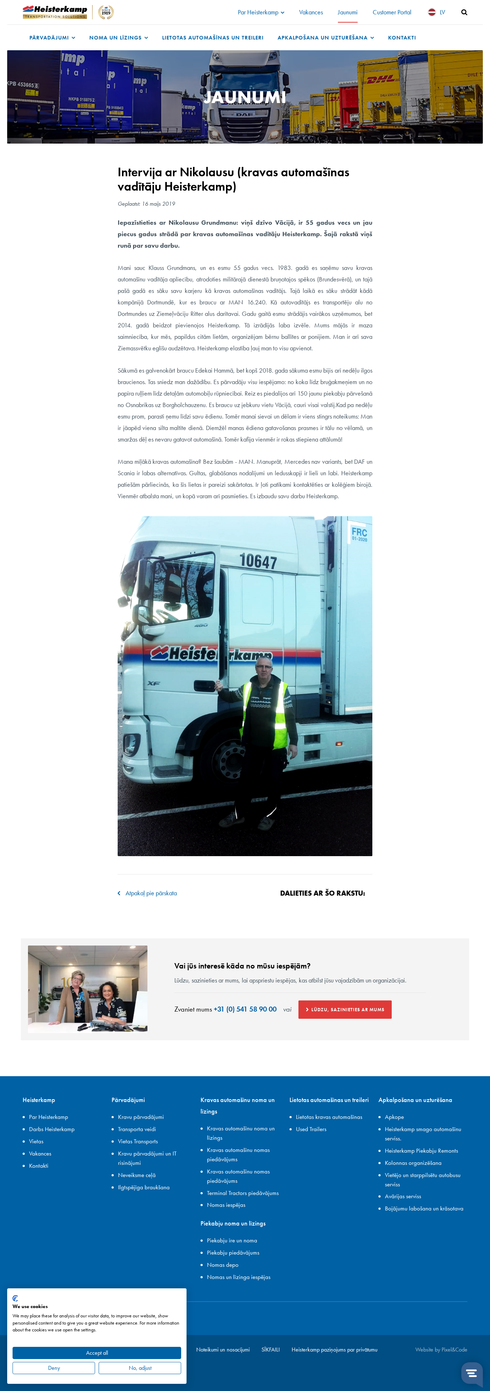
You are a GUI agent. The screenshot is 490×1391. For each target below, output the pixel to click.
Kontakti (402, 37)
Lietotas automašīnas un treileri (213, 37)
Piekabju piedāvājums (233, 1252)
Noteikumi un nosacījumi (223, 1349)
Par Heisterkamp (259, 12)
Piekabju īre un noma (232, 1240)
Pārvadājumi (50, 37)
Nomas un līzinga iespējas (238, 1277)
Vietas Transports (138, 1141)
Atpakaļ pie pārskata (151, 893)
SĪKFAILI (271, 1349)
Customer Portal (392, 12)
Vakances (311, 12)
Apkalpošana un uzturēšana (323, 37)
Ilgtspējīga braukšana (144, 1187)
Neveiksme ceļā (137, 1175)
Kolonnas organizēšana (413, 1163)
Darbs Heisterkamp (52, 1129)
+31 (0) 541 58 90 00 (245, 1009)
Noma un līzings (116, 37)
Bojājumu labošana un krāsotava (424, 1208)
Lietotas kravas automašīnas (329, 1117)
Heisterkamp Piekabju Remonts (421, 1150)
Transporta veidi (137, 1129)
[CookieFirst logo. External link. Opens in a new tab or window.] (15, 1298)
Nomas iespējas (226, 1205)
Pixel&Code (454, 1349)
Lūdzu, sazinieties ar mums (348, 1010)
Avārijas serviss (403, 1196)
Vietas (36, 1141)
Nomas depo (223, 1265)
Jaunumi (348, 12)
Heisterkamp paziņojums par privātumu (334, 1349)
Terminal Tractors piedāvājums (243, 1193)
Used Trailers (311, 1129)
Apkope (394, 1117)
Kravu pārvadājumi (141, 1117)
